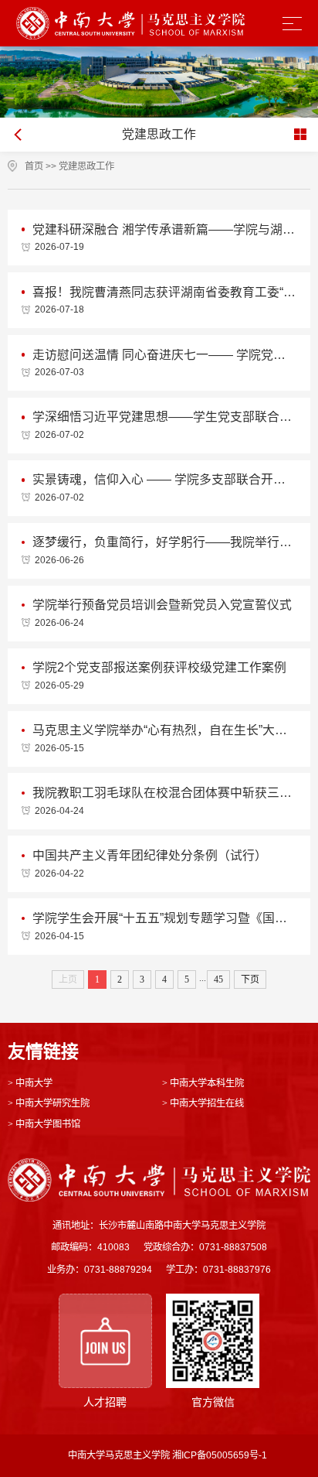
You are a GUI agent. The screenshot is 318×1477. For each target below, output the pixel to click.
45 (218, 979)
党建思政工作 (86, 166)
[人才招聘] (105, 1340)
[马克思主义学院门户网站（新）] (130, 23)
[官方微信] (212, 1340)
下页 (250, 979)
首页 (34, 166)
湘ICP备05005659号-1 (219, 1455)
